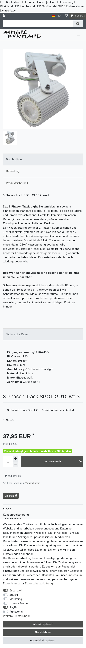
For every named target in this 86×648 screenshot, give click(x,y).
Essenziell (15, 590)
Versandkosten (32, 483)
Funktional (16, 611)
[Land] (53, 16)
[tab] (43, 159)
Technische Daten (17, 334)
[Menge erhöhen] (15, 458)
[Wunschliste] (66, 16)
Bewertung (13, 171)
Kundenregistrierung (16, 514)
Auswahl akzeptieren (43, 640)
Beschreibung (14, 159)
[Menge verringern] (15, 464)
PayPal (13, 607)
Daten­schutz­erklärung (39, 583)
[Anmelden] (4, 16)
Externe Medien (19, 603)
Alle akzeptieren (43, 624)
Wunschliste (14, 476)
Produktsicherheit (17, 183)
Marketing (15, 599)
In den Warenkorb (51, 461)
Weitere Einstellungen (17, 615)
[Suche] (78, 23)
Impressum (75, 575)
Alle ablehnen (43, 632)
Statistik (14, 594)
